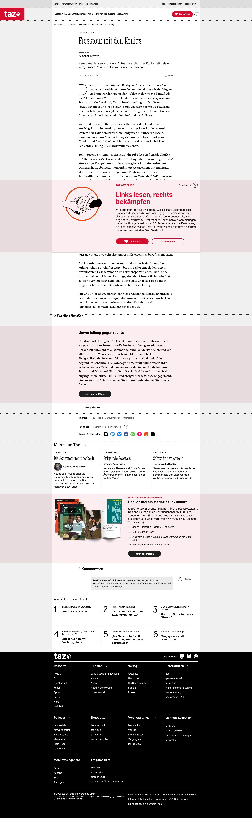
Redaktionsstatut (150, 794)
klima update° (61, 734)
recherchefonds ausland (178, 687)
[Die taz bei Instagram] (196, 658)
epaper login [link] (190, 3)
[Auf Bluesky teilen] (119, 434)
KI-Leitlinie (190, 794)
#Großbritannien (113, 418)
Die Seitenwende (137, 683)
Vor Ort (132, 729)
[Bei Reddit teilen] (146, 434)
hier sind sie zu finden (112, 586)
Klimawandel (98, 692)
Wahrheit (70, 25)
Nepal (94, 683)
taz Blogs (170, 726)
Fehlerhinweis (114, 427)
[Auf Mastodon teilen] (112, 434)
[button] (196, 14)
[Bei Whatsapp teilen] (132, 434)
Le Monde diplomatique (178, 735)
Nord (56, 701)
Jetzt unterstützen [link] (95, 394)
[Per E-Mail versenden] (106, 434)
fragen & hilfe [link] (92, 3)
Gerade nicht (185, 185)
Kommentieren (99, 427)
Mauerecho (60, 739)
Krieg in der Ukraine (101, 687)
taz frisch (96, 729)
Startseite (58, 25)
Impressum (161, 799)
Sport (57, 692)
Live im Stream (136, 734)
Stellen (132, 687)
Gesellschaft (60, 683)
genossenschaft (174, 678)
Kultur (57, 687)
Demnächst (134, 725)
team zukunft (98, 725)
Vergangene (134, 739)
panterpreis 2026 (174, 697)
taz (62, 656)
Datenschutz (147, 799)
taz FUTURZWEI (173, 730)
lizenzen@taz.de (75, 799)
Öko (56, 678)
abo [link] (163, 3)
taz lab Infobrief (99, 739)
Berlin (57, 697)
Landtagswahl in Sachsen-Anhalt (105, 676)
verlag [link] (57, 3)
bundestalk (60, 725)
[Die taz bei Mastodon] (182, 658)
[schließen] (195, 185)
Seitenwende (181, 799)
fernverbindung (62, 729)
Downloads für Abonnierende (107, 781)
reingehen (59, 748)
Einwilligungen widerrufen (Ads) (145, 803)
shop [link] (81, 3)
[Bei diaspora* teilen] (139, 434)
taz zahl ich (171, 683)
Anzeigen (59, 782)
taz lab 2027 (134, 744)
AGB (171, 799)
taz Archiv (170, 740)
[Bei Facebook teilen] (126, 434)
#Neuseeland (96, 418)
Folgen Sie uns (171, 656)
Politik (57, 673)
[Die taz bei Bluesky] (189, 658)
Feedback (96, 767)
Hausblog (133, 678)
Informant (133, 799)
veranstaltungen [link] (69, 3)
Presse (132, 692)
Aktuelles (133, 673)
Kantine (58, 772)
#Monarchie (128, 418)
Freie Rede (59, 744)
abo (167, 673)
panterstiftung (173, 692)
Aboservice (97, 772)
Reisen (57, 768)
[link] (70, 14)
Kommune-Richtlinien (172, 794)
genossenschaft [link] (174, 3)
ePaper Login (98, 776)
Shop (57, 777)
